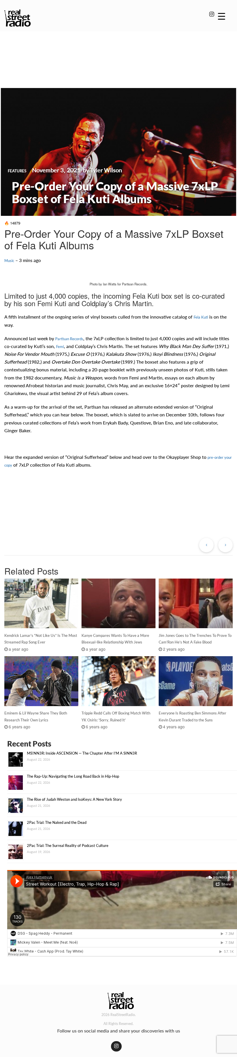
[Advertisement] (118, 51)
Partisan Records (69, 338)
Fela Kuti (201, 317)
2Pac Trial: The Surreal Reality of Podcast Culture (67, 845)
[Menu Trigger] (221, 15)
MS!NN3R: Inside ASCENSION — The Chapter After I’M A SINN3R (82, 753)
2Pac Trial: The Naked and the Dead (56, 822)
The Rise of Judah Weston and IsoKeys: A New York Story (74, 799)
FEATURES (17, 171)
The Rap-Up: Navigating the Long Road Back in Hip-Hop (73, 776)
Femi (60, 346)
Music (9, 260)
